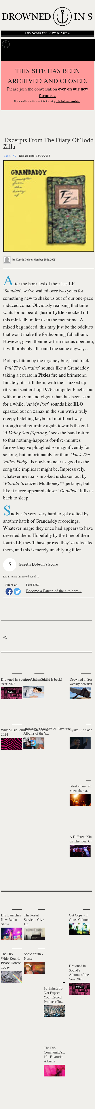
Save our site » (47, 33)
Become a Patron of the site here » (54, 590)
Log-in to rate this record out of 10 (21, 576)
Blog (83, 44)
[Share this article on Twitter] (17, 591)
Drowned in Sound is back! (42, 679)
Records (22, 44)
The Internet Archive (68, 101)
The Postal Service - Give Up (34, 919)
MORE (82, 879)
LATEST (7, 661)
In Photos (65, 44)
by (22, 259)
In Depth (42, 44)
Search (85, 55)
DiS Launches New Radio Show (11, 919)
